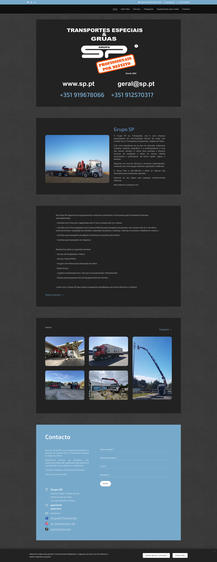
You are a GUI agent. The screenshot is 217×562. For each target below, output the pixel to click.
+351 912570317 (184, 2)
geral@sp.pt (170, 2)
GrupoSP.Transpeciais (64, 518)
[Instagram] (31, 2)
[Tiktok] (34, 2)
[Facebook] (28, 2)
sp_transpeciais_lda (63, 523)
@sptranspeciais (61, 529)
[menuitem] (115, 9)
